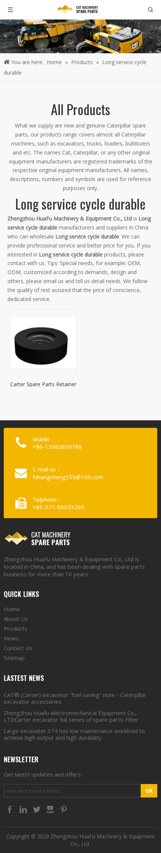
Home (12, 609)
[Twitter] (37, 809)
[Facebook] (10, 809)
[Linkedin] (24, 809)
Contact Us (18, 648)
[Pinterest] (64, 809)
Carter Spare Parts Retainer (43, 384)
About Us (16, 618)
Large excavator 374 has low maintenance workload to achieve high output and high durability (74, 734)
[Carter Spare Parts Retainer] (43, 342)
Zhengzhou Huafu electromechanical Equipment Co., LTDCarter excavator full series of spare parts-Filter (71, 716)
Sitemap (14, 657)
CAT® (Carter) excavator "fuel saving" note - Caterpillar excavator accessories (75, 698)
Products (15, 628)
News (11, 638)
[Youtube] (51, 809)
